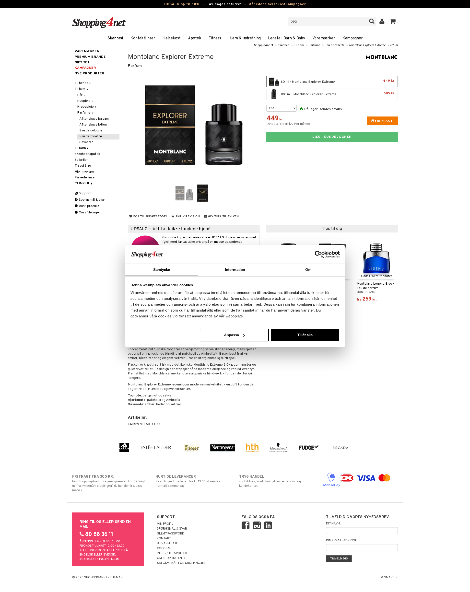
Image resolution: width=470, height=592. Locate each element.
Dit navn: (333, 524)
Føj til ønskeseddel (149, 217)
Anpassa (231, 335)
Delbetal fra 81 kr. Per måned (288, 124)
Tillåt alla (305, 335)
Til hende (82, 83)
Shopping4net (263, 45)
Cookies (163, 548)
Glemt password (170, 534)
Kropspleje (85, 107)
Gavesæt (86, 142)
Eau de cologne (90, 130)
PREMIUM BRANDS (90, 57)
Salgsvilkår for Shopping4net (182, 563)
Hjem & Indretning (244, 38)
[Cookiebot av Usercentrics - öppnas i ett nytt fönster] (318, 254)
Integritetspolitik (172, 553)
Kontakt (164, 539)
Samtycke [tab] (161, 269)
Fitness (215, 38)
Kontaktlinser (142, 38)
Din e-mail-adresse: (342, 541)
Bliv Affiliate (167, 544)
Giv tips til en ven (223, 217)
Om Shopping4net (171, 558)
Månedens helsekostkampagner (277, 4)
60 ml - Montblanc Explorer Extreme (337, 81)
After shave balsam (94, 119)
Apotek (194, 38)
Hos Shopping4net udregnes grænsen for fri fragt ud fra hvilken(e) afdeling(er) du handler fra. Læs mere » (108, 483)
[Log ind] (382, 21)
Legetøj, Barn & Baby (286, 38)
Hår (80, 95)
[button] (393, 21)
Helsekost (172, 38)
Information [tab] (235, 269)
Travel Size (83, 166)
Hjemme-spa (84, 172)
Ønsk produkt (88, 206)
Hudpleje (84, 101)
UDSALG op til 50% (182, 4)
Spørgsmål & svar (91, 200)
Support (84, 193)
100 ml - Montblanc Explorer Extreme (337, 93)
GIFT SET (82, 62)
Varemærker (323, 38)
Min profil (165, 524)
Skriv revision (187, 217)
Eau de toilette (334, 45)
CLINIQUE (83, 183)
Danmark (387, 578)
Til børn (81, 148)
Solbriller (81, 160)
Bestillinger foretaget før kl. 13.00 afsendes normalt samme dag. (188, 481)
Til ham (299, 45)
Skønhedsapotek (87, 154)
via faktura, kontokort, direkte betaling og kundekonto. (270, 481)
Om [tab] (308, 269)
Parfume (314, 45)
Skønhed (115, 38)
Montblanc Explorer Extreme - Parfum (373, 45)
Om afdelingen (89, 212)
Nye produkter (89, 73)
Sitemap (116, 578)
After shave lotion (93, 125)
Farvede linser (85, 177)
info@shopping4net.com (99, 559)
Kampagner (352, 38)
